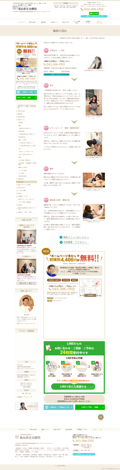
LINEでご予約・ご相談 (24, 97)
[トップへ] (101, 417)
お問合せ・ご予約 (27, 92)
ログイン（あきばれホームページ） (111, 468)
